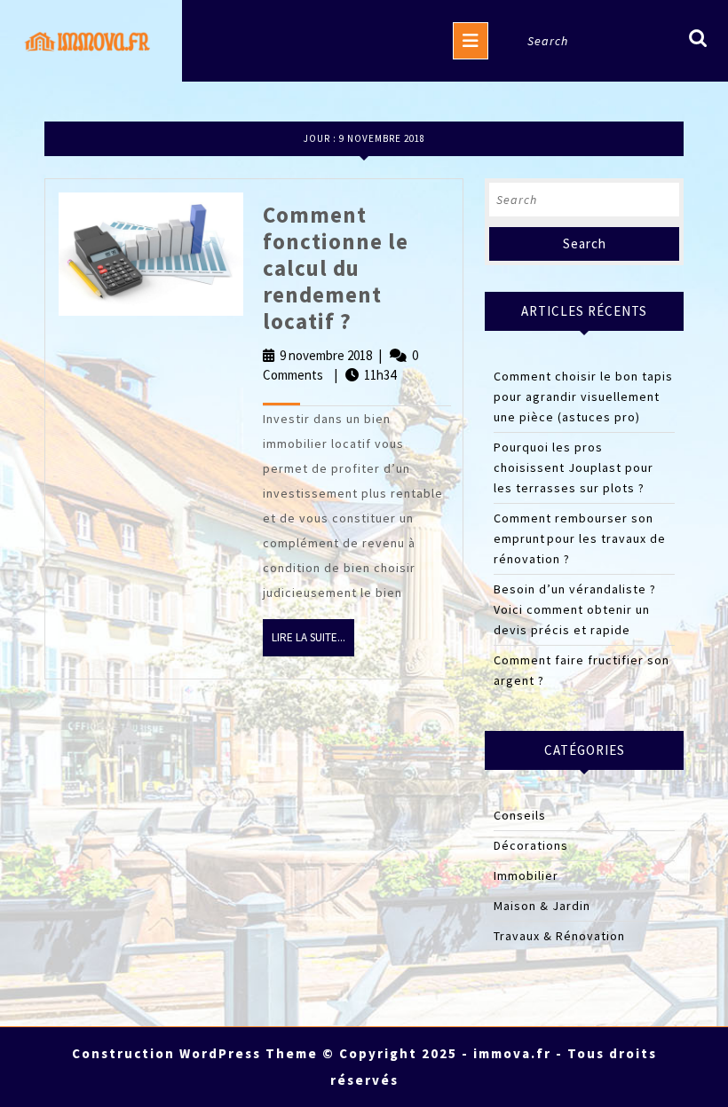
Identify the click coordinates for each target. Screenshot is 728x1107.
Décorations (531, 845)
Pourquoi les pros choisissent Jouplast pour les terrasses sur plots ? (573, 467)
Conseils (520, 815)
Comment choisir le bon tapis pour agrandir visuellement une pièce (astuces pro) (583, 396)
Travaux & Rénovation (559, 936)
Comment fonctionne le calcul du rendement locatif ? (335, 267)
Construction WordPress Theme (195, 1053)
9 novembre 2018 (326, 355)
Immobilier (526, 875)
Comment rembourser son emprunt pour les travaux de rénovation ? (580, 538)
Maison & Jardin (542, 906)
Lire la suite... (313, 642)
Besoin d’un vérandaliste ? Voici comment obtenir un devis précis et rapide (575, 609)
